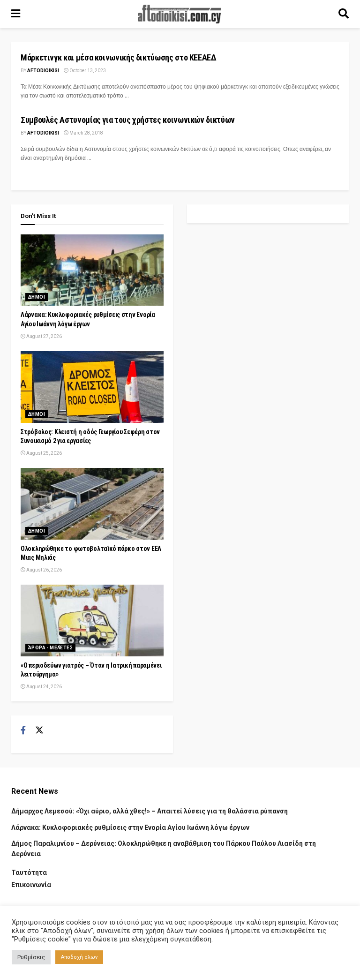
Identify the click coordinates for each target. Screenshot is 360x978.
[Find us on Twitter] (39, 730)
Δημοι (36, 297)
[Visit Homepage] (179, 14)
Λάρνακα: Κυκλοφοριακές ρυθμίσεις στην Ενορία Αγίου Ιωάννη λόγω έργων (130, 827)
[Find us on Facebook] (23, 730)
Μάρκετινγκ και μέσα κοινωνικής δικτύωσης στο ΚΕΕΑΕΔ (119, 57)
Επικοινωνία (31, 884)
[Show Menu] (15, 14)
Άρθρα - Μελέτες (50, 647)
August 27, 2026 (43, 336)
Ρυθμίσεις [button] (31, 957)
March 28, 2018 (85, 132)
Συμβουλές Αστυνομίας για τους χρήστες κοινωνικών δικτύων (128, 120)
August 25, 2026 (43, 453)
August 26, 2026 (43, 569)
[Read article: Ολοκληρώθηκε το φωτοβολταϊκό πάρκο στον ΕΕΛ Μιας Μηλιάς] (92, 504)
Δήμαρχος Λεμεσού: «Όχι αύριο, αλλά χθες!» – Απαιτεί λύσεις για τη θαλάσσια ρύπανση (149, 811)
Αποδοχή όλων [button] (79, 957)
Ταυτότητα (29, 872)
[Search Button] (343, 14)
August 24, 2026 (43, 686)
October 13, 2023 (87, 70)
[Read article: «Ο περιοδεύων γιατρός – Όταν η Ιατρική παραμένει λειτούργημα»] (92, 620)
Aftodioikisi (43, 70)
